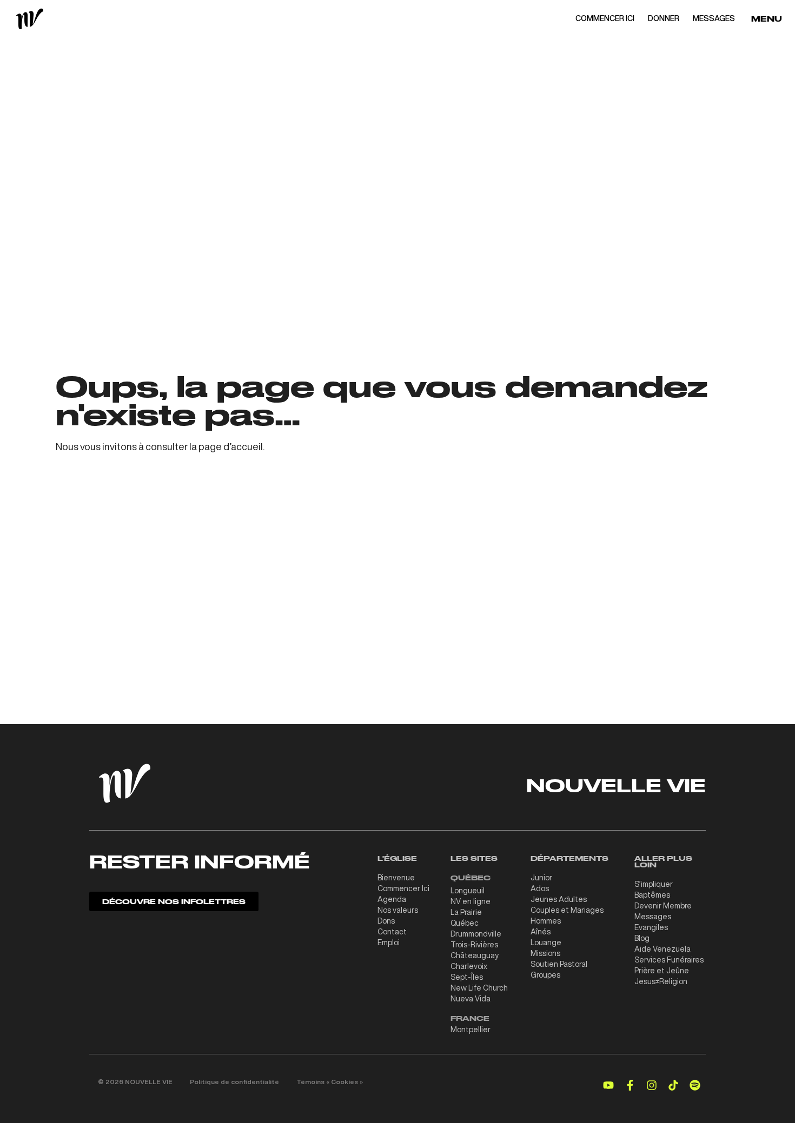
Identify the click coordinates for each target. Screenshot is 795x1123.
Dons (386, 921)
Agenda (391, 899)
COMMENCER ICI (604, 18)
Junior (541, 877)
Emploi (388, 942)
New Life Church (479, 988)
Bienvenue (396, 877)
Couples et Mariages (567, 910)
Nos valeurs (397, 910)
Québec (465, 923)
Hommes (546, 921)
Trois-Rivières (474, 944)
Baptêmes (652, 895)
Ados (540, 888)
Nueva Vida (471, 998)
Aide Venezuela (662, 949)
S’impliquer (653, 884)
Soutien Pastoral (559, 964)
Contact (392, 931)
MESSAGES (714, 18)
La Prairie (466, 912)
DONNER (663, 18)
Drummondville (476, 934)
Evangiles (651, 927)
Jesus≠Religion (660, 981)
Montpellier (471, 1029)
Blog (642, 938)
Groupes (545, 975)
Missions (545, 953)
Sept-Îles (467, 977)
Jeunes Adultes (559, 899)
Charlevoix (469, 966)
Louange (546, 942)
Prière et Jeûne (661, 970)
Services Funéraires (669, 960)
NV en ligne (471, 901)
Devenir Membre (663, 906)
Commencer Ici (403, 888)
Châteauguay (475, 955)
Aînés (541, 931)
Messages (652, 916)
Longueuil (468, 890)
